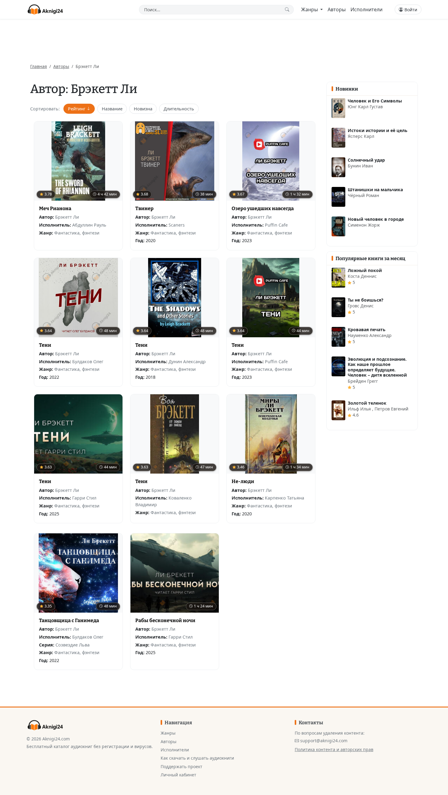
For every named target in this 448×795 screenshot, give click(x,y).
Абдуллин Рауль (89, 225)
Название (112, 109)
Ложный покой (365, 270)
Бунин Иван (360, 166)
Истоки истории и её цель (377, 130)
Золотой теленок (367, 403)
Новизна (143, 109)
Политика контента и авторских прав (334, 749)
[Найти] (288, 9)
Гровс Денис (361, 306)
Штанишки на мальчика (375, 189)
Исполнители (366, 9)
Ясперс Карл (361, 136)
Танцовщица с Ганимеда (69, 620)
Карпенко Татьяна (284, 498)
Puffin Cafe (276, 225)
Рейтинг (76, 109)
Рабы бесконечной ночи (165, 620)
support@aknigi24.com (323, 740)
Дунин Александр (187, 361)
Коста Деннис (362, 276)
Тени (45, 345)
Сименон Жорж (364, 225)
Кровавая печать (367, 329)
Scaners (177, 225)
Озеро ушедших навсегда (263, 208)
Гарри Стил (84, 498)
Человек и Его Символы (375, 101)
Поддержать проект (181, 766)
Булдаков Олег (87, 361)
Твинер (144, 208)
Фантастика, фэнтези (76, 233)
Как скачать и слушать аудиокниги (197, 758)
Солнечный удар (366, 160)
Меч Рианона (55, 208)
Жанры (168, 733)
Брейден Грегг (363, 381)
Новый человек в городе (376, 219)
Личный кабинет (178, 775)
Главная (38, 66)
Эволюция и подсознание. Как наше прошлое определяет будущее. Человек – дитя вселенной (377, 367)
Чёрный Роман (363, 195)
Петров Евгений (391, 409)
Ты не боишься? (365, 300)
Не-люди (243, 481)
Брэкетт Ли (67, 217)
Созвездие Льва (72, 645)
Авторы (337, 9)
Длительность (179, 109)
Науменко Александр (370, 335)
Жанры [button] (310, 9)
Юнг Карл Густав (365, 106)
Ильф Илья (360, 409)
